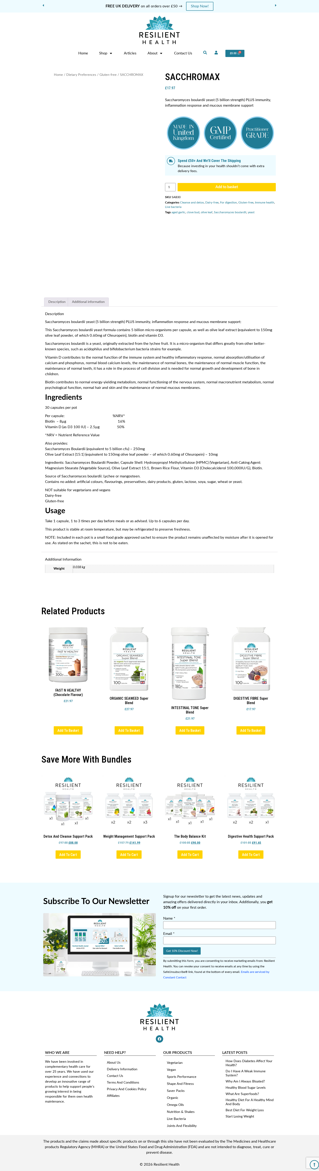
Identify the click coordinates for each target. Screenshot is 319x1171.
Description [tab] (57, 302)
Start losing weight (240, 1086)
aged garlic (178, 212)
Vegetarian (175, 1033)
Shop (103, 53)
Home (83, 53)
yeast (251, 212)
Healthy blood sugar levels (246, 1058)
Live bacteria (173, 206)
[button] (43, 5)
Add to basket (226, 187)
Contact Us (183, 53)
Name (169, 888)
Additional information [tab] (88, 302)
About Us (114, 1032)
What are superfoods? (242, 1064)
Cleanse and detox (192, 202)
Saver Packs (176, 1061)
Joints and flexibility (182, 1096)
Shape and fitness (180, 1054)
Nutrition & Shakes (181, 1082)
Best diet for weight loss (245, 1080)
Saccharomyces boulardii (230, 212)
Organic (172, 1068)
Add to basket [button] (68, 700)
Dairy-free (212, 202)
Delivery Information (122, 1039)
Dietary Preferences (81, 75)
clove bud (193, 212)
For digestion (228, 202)
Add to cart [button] (68, 824)
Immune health (264, 202)
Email (169, 904)
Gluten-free (108, 75)
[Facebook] (159, 1009)
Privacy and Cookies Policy (126, 1059)
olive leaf (206, 212)
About (152, 53)
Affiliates (113, 1066)
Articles (130, 53)
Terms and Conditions (123, 1052)
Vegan (171, 1040)
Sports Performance (181, 1047)
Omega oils (175, 1075)
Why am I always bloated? (245, 1051)
